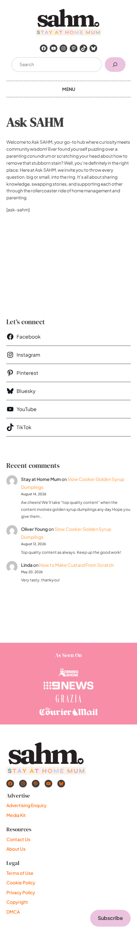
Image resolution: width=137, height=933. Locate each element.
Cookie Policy (20, 882)
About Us (15, 849)
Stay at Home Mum (41, 479)
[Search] (115, 64)
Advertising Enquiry (26, 805)
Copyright (17, 902)
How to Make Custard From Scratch (76, 565)
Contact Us (18, 839)
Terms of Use (19, 873)
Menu (68, 89)
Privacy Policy (20, 892)
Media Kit (16, 815)
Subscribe (110, 918)
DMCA (13, 912)
